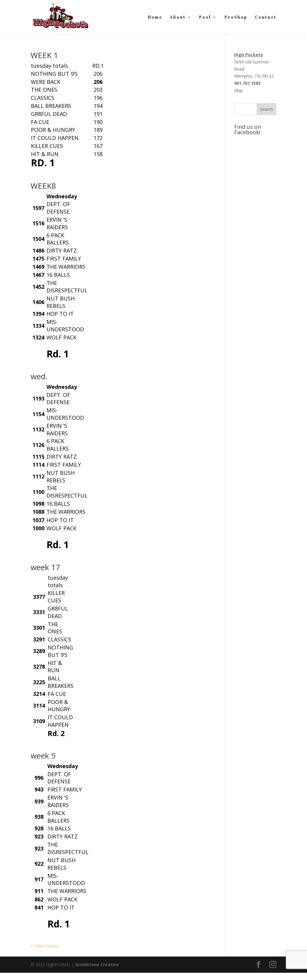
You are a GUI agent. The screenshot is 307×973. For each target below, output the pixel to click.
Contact (265, 17)
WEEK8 (43, 185)
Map (238, 90)
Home (155, 17)
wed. (39, 376)
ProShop (236, 17)
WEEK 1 (44, 55)
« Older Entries (45, 946)
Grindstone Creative (97, 964)
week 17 (45, 567)
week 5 (43, 755)
